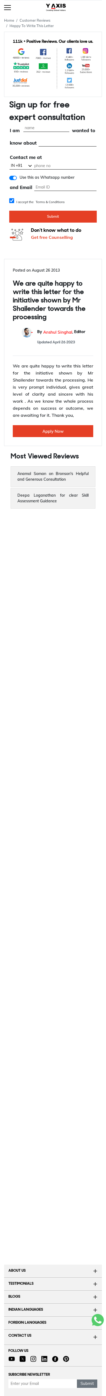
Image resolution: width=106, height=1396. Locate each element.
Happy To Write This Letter (32, 26)
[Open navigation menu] (7, 7)
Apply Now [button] (53, 431)
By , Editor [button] (61, 332)
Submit (53, 216)
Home (9, 20)
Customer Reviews (35, 20)
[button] (53, 476)
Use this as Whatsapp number (47, 177)
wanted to (83, 130)
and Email (21, 187)
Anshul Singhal (57, 332)
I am (15, 130)
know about (23, 143)
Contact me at (26, 157)
